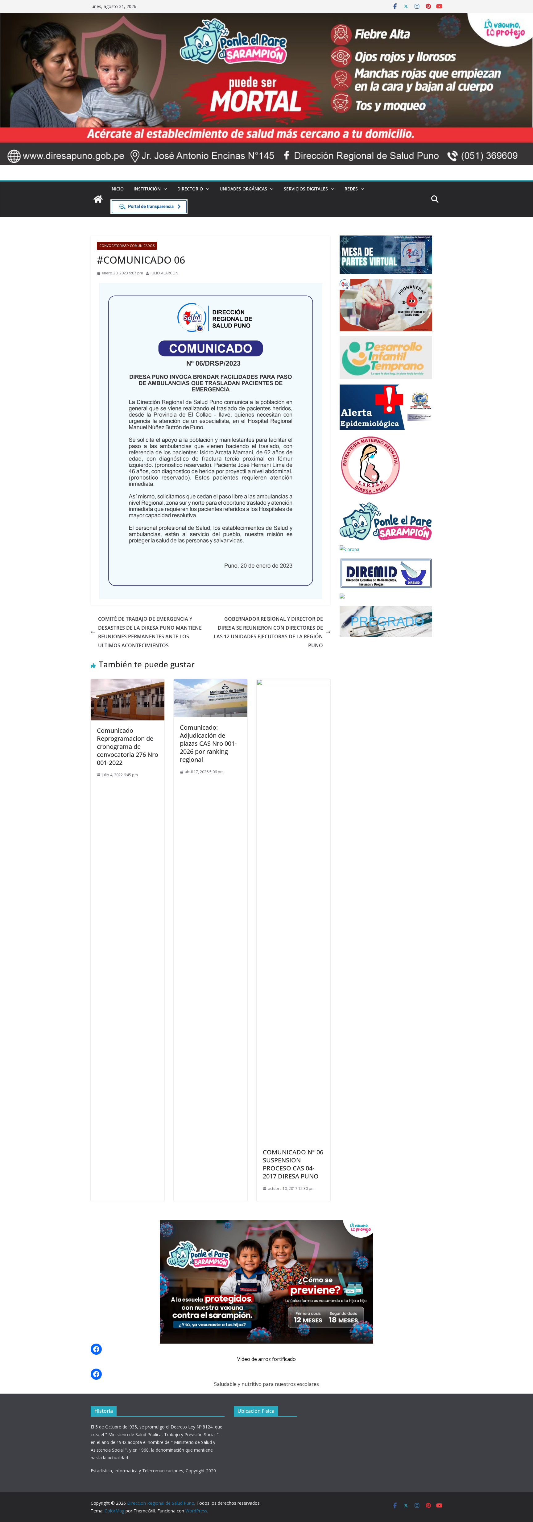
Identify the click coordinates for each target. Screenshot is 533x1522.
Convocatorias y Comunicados (127, 246)
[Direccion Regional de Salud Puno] (98, 199)
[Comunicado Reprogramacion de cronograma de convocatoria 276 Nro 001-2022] (127, 683)
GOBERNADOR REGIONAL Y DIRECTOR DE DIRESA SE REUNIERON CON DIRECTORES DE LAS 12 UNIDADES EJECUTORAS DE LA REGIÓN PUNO (268, 632)
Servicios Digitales (306, 189)
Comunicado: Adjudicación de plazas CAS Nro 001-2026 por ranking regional (208, 743)
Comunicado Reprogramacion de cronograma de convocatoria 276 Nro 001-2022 (127, 746)
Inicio (117, 189)
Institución (147, 189)
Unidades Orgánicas (243, 189)
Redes (351, 189)
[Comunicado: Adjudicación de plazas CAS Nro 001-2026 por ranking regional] (210, 683)
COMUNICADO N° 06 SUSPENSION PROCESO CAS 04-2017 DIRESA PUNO (293, 1164)
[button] (164, 189)
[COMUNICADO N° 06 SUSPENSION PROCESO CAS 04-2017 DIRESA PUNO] (293, 683)
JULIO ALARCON (164, 273)
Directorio (190, 189)
